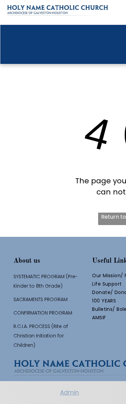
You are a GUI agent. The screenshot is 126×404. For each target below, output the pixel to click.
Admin (69, 393)
